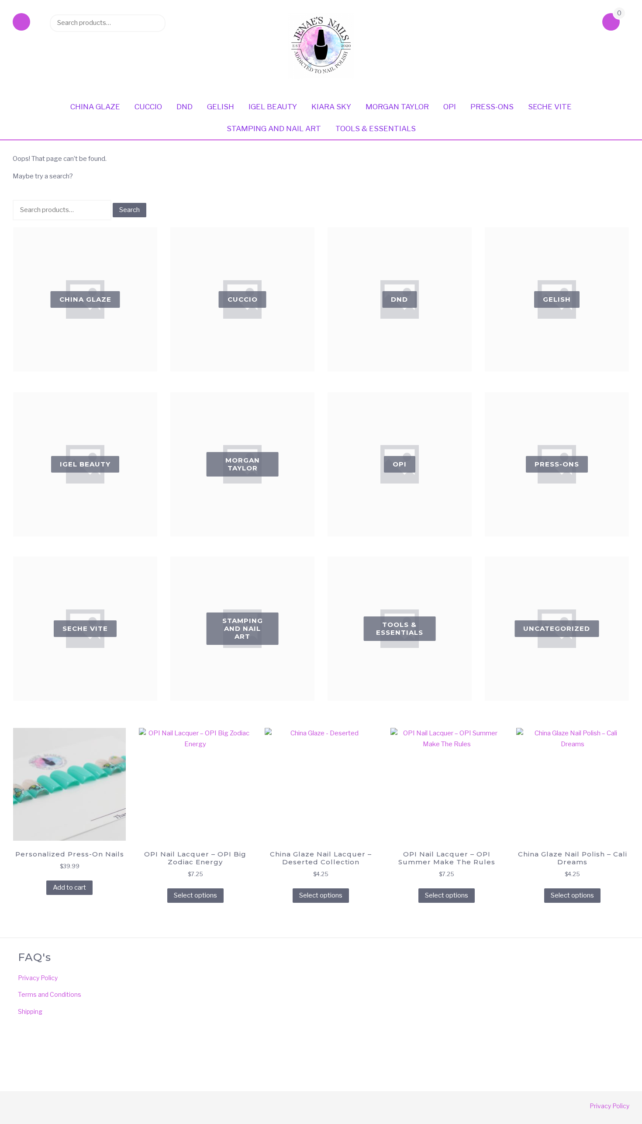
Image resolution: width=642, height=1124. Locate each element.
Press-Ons (492, 106)
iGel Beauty (273, 106)
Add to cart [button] (69, 887)
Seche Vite (550, 106)
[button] (21, 23)
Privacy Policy (38, 977)
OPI (449, 106)
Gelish (220, 106)
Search (154, 23)
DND (184, 106)
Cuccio (148, 106)
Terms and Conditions (49, 994)
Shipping (30, 1011)
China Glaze (95, 106)
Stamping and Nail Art (274, 128)
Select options (195, 895)
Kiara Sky (331, 106)
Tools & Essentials (375, 128)
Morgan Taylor (397, 106)
